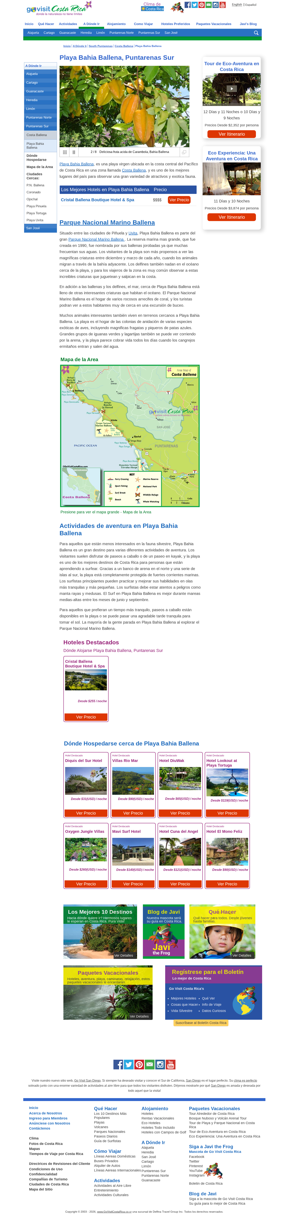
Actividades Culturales (111, 1195)
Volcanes (101, 1127)
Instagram (197, 1175)
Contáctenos (39, 1128)
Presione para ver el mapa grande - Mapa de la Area (105, 512)
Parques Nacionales (109, 1132)
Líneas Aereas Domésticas (115, 1156)
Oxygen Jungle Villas (84, 831)
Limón (100, 32)
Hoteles (147, 1114)
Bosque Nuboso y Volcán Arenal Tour (218, 1118)
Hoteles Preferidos (175, 24)
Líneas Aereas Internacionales (117, 1170)
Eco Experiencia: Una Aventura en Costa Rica (232, 155)
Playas (99, 1122)
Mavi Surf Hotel (126, 831)
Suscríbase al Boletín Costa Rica (200, 1023)
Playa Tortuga (36, 213)
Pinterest (196, 1166)
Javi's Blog (248, 24)
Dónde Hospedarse (37, 158)
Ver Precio (179, 199)
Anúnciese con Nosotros (49, 1123)
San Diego (193, 1080)
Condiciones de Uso (46, 1169)
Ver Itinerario (232, 134)
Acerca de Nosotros (45, 1113)
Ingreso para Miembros (48, 1118)
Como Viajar (143, 24)
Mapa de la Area (40, 167)
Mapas (34, 1149)
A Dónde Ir (91, 24)
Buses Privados (106, 1161)
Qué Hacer (46, 24)
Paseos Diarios (105, 1136)
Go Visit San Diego (87, 1080)
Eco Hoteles (151, 1123)
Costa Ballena (37, 135)
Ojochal (32, 199)
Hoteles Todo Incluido (158, 1128)
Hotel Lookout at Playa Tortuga (221, 762)
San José (171, 32)
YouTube (196, 1171)
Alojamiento (116, 24)
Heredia (86, 32)
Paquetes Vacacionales (213, 24)
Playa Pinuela (36, 206)
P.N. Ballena (35, 185)
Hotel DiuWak (171, 760)
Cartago (49, 32)
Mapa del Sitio (41, 1189)
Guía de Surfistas (107, 1141)
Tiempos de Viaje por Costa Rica (56, 1154)
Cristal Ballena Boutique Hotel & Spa (97, 199)
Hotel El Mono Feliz (224, 831)
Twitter (194, 1161)
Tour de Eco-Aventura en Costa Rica (231, 66)
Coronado (34, 192)
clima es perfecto (245, 1080)
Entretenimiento (106, 1190)
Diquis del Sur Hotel (83, 760)
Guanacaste (67, 32)
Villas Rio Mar (125, 760)
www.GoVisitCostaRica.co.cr (114, 1211)
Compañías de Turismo (48, 1179)
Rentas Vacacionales (158, 1118)
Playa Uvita (35, 220)
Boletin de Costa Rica (206, 1183)
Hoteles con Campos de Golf (164, 1132)
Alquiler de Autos (107, 1166)
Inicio (29, 24)
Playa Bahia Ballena (35, 145)
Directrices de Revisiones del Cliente (59, 1164)
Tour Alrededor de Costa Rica (212, 1114)
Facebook (196, 1157)
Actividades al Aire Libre (112, 1186)
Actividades (68, 24)
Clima (34, 1138)
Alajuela (33, 32)
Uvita (133, 233)
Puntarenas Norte (122, 32)
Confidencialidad (43, 1174)
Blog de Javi (203, 1193)
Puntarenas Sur (149, 32)
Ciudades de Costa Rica (49, 1184)
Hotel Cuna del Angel (178, 831)
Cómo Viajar (107, 1151)
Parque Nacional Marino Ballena (107, 222)
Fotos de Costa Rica (46, 1144)
